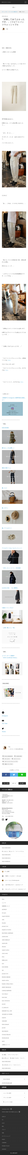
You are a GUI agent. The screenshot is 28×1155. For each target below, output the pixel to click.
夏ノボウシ (5, 508)
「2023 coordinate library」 (10, 657)
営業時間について (6, 906)
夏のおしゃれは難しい (8, 448)
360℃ (3, 1041)
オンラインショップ (6, 1136)
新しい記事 (6, 783)
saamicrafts (4, 943)
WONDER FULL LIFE (7, 1011)
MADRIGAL (6, 2)
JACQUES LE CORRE (7, 1014)
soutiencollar (19, 756)
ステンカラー (7, 758)
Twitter (4, 731)
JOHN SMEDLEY (6, 940)
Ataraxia (4, 946)
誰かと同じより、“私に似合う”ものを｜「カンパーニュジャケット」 (14, 1058)
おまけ (3, 1123)
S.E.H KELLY (5, 994)
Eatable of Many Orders (7, 983)
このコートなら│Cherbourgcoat (12, 880)
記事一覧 (14, 783)
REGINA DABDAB (6, 977)
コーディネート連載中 (8, 655)
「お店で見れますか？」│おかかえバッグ (14, 884)
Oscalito (4, 923)
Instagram (5, 715)
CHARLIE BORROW (6, 990)
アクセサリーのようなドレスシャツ (12, 548)
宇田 (9, 746)
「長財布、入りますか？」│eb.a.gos (13, 876)
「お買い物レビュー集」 (9, 627)
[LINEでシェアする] (22, 775)
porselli (4, 1004)
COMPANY (4, 1142)
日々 (3, 1119)
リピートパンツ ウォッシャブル (11, 761)
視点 (3, 1126)
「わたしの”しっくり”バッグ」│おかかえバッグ (15, 889)
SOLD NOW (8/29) (6, 847)
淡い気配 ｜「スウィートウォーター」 (10, 1054)
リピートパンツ (17, 758)
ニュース (4, 902)
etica (3, 899)
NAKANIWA (5, 427)
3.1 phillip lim (5, 1007)
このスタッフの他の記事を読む (16, 749)
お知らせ (4, 1116)
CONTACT (4, 1149)
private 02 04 (5, 926)
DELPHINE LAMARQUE (7, 933)
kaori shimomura (6, 1000)
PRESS (3, 1139)
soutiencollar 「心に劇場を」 (10, 588)
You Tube (4, 723)
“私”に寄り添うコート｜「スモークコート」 (11, 1065)
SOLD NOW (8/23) (6, 1068)
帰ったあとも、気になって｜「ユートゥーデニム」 (13, 851)
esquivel (4, 1017)
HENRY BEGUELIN (6, 987)
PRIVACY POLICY (6, 1145)
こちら (9, 360)
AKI (3, 970)
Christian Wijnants (6, 1034)
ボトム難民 (7, 871)
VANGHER (4, 1021)
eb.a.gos (4, 912)
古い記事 (21, 783)
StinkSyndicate (5, 1038)
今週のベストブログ (7, 607)
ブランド (4, 1129)
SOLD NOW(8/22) (6, 861)
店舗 (3, 1132)
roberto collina (5, 980)
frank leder (4, 997)
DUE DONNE (5, 967)
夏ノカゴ (4, 488)
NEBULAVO (4, 960)
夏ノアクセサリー (7, 528)
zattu (3, 919)
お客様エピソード (6, 1044)
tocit (3, 963)
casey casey (5, 953)
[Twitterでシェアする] (14, 775)
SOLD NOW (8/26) (6, 1061)
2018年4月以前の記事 (7, 1083)
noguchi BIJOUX (6, 916)
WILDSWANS (5, 1031)
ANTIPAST (4, 909)
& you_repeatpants (8, 756)
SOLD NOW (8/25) (6, 854)
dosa (3, 956)
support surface (5, 950)
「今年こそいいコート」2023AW (11, 568)
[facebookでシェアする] (6, 775)
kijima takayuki (5, 1024)
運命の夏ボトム (6, 468)
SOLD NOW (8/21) (6, 858)
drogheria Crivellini (6, 929)
